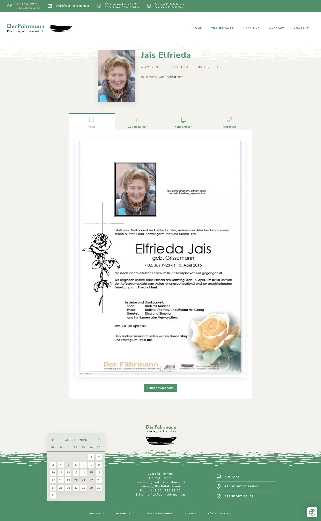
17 (53, 480)
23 (98, 480)
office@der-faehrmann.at (72, 6)
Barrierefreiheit (160, 513)
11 (60, 472)
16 (98, 472)
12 (68, 472)
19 (68, 480)
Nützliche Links (220, 513)
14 (83, 472)
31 (53, 495)
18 (60, 480)
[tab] (92, 121)
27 (76, 488)
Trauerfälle (222, 28)
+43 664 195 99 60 (165, 490)
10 (53, 472)
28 (83, 488)
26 (68, 488)
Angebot (277, 28)
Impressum (97, 513)
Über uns (251, 28)
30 (98, 488)
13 (76, 472)
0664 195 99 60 (27, 4)
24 (53, 488)
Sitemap (191, 513)
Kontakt (301, 28)
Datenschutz (126, 513)
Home (197, 28)
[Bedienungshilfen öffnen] (312, 512)
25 (60, 488)
